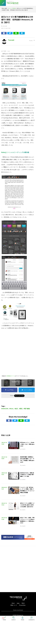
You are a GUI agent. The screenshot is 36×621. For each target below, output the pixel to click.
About (13, 603)
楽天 (16, 408)
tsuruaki (11, 40)
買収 (21, 408)
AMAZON (5, 408)
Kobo (11, 408)
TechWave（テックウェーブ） (13, 3)
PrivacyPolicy (22, 605)
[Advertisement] (18, 569)
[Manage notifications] (3, 618)
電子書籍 (27, 408)
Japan (18, 603)
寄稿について (13, 605)
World (23, 603)
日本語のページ (10, 376)
